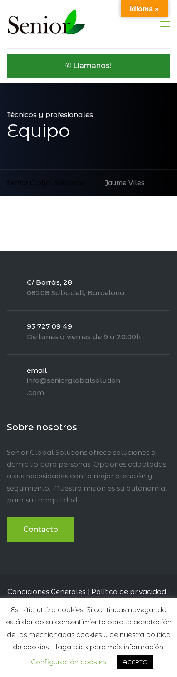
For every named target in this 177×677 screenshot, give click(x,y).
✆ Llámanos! (88, 65)
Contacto (40, 529)
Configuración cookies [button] (68, 662)
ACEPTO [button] (135, 662)
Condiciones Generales (46, 591)
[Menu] (165, 24)
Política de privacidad (128, 591)
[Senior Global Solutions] (46, 23)
